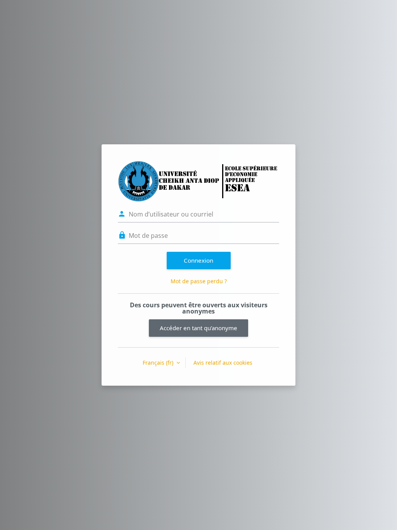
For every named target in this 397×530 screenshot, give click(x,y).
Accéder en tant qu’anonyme (198, 328)
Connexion (198, 260)
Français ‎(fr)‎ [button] (159, 362)
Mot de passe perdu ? (199, 281)
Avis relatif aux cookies (222, 362)
